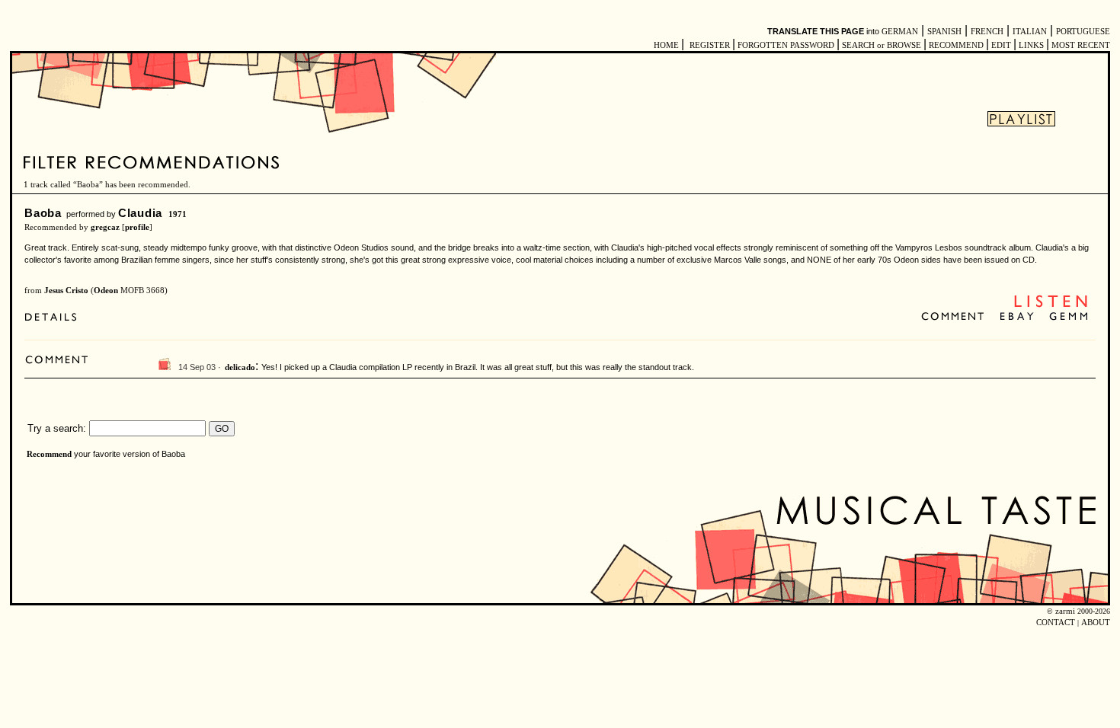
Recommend (49, 454)
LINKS (1031, 45)
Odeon (106, 290)
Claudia (140, 212)
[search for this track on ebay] (1016, 317)
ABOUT (1095, 622)
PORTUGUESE (1083, 31)
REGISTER (709, 45)
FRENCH (987, 31)
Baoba (43, 212)
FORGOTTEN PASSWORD (786, 45)
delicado (240, 367)
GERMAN (900, 31)
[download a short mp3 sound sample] (1051, 305)
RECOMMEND (956, 45)
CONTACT (1055, 622)
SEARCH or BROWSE (881, 45)
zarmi (1065, 611)
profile (137, 227)
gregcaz (105, 227)
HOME (666, 45)
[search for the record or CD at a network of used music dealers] (1069, 317)
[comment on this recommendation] (955, 317)
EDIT (1001, 45)
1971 (177, 214)
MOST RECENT (1079, 45)
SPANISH (944, 31)
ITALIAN (1030, 31)
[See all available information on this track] (54, 319)
